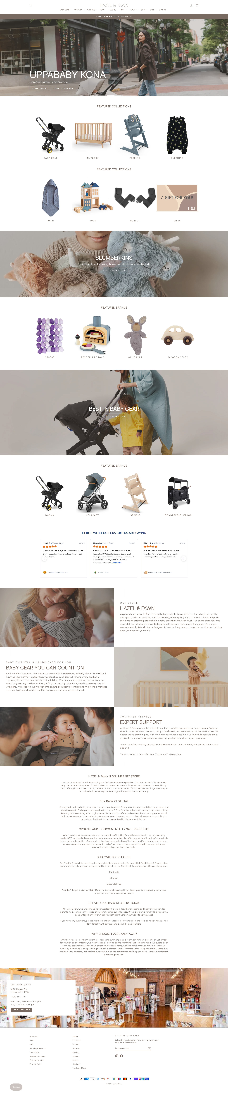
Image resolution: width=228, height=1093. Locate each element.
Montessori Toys (79, 1068)
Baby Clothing (114, 883)
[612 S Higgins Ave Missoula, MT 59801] (114, 998)
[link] (63, 572)
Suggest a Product (37, 1056)
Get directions (21, 1010)
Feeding (112, 10)
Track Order (35, 1052)
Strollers (114, 878)
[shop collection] (114, 264)
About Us (33, 1036)
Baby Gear (65, 10)
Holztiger (76, 1064)
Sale (152, 10)
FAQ (31, 1044)
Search (75, 1036)
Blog (32, 1040)
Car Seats (114, 872)
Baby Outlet (95, 890)
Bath (123, 10)
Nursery (78, 10)
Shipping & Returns (37, 1048)
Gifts (143, 10)
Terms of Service (37, 1060)
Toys (102, 10)
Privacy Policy (36, 1064)
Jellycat (76, 1056)
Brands (162, 10)
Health (133, 10)
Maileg (75, 1060)
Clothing (91, 10)
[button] (44, 558)
